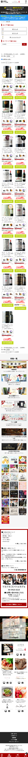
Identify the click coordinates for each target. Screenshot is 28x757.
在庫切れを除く (6, 59)
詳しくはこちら (21, 543)
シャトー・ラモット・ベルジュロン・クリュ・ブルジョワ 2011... (7, 150)
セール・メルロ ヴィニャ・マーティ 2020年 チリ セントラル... (20, 184)
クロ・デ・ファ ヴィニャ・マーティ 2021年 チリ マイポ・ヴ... (20, 115)
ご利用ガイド (14, 735)
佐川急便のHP (12, 13)
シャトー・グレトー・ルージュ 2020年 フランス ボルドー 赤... (20, 288)
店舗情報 (14, 737)
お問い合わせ (14, 733)
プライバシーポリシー (14, 741)
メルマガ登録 (14, 739)
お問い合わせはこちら (15, 592)
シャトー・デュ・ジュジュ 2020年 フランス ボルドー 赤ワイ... (7, 326)
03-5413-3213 (14, 589)
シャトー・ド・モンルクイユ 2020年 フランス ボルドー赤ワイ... (7, 80)
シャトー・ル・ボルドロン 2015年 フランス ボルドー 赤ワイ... (20, 254)
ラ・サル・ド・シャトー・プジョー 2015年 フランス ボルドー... (7, 288)
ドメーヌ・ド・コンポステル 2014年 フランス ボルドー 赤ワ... (20, 150)
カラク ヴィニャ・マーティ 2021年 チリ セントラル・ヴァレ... (20, 80)
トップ (2, 21)
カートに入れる (7, 97)
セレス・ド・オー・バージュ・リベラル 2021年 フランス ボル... (7, 254)
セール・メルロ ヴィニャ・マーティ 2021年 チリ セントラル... (7, 115)
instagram (15, 637)
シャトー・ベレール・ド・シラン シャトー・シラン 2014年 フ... (20, 219)
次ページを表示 (14, 62)
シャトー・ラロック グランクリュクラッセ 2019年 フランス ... (7, 184)
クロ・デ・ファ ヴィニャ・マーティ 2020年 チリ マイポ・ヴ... (7, 219)
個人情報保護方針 (20, 570)
